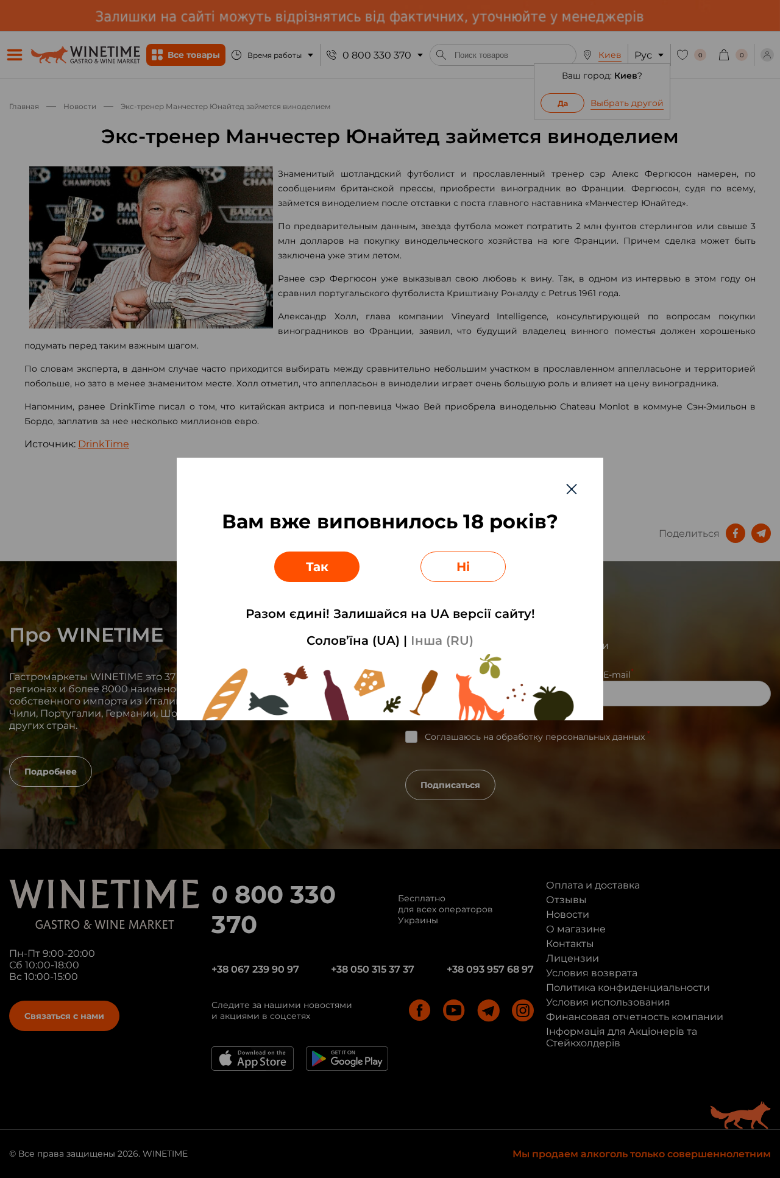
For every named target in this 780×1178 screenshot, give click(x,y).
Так (317, 566)
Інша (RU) (442, 640)
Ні (463, 566)
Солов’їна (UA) (353, 640)
